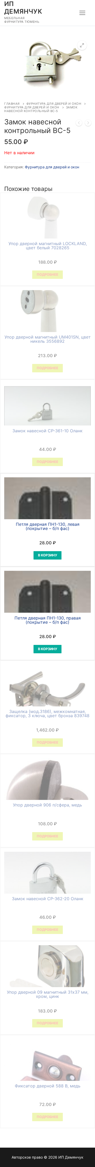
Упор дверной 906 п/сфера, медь (47, 805)
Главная (12, 104)
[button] (82, 45)
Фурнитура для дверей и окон (54, 104)
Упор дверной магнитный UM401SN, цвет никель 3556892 (47, 339)
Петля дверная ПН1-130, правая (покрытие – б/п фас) (48, 620)
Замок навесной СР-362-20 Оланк (47, 898)
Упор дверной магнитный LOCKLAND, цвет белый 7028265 (47, 245)
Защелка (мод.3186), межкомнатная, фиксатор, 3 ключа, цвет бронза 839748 (47, 713)
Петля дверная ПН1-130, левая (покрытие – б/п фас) (47, 526)
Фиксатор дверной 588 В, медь (47, 1085)
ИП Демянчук (23, 7)
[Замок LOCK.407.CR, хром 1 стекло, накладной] (79, 124)
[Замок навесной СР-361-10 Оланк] (88, 124)
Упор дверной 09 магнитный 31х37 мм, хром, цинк (47, 994)
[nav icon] (82, 12)
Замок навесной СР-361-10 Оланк (47, 430)
